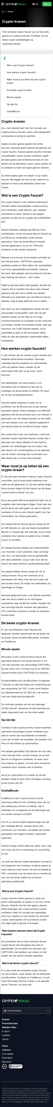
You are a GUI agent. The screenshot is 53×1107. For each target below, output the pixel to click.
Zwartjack (7, 1057)
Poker (5, 1045)
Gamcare (19, 1102)
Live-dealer (8, 1053)
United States (14, 1010)
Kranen (6, 1019)
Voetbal (6, 1035)
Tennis (5, 1039)
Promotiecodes (10, 1023)
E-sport (6, 1031)
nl (37, 4)
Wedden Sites (9, 1027)
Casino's (6, 1049)
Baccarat (6, 1061)
